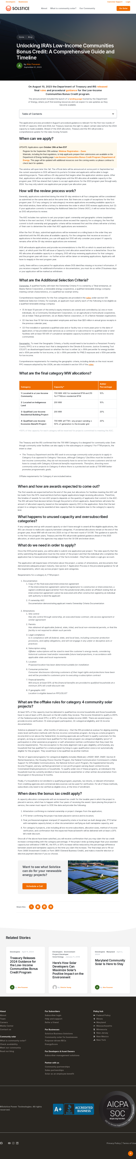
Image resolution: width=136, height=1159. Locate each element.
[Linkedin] (17, 1143)
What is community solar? (63, 8)
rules (43, 90)
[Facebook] (1, 1143)
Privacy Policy (114, 1143)
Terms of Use (129, 1143)
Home (21, 37)
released (102, 86)
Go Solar (123, 8)
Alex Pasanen (33, 64)
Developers (10, 2)
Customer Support (114, 2)
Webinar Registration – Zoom (72, 151)
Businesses (23, 2)
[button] (113, 114)
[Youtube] (9, 1143)
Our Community (87, 8)
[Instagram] (13, 1143)
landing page (75, 99)
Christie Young (65, 987)
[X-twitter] (5, 1143)
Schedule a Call (34, 886)
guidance (71, 90)
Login (128, 2)
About (44, 8)
